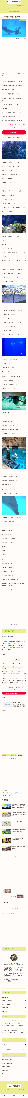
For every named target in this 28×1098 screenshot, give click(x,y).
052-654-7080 (8, 645)
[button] (24, 1049)
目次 (12, 624)
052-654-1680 (19, 647)
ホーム (7, 1089)
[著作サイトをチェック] (14, 984)
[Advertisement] (14, 54)
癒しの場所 (14, 755)
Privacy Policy (20, 1089)
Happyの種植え (14, 963)
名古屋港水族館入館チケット (14, 132)
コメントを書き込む (14, 908)
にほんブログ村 (6, 795)
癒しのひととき (6, 755)
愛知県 (20, 755)
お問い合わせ (14, 1091)
